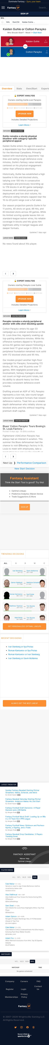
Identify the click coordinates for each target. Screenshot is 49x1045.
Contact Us (38, 987)
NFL (19, 877)
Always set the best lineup (24, 703)
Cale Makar (10, 884)
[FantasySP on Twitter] (15, 1027)
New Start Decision (25, 468)
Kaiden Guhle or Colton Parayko (29, 22)
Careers (24, 981)
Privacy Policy (24, 995)
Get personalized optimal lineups (24, 626)
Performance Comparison (31, 462)
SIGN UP (24, 507)
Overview (7, 88)
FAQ (38, 981)
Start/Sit (16, 22)
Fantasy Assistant (24, 478)
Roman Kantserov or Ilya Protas (22, 650)
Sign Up (24, 13)
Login (23, 989)
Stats (19, 88)
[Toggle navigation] (3, 7)
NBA (29, 877)
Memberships (11, 997)
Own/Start (31, 88)
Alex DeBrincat (11, 895)
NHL (2, 18)
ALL (5, 563)
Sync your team (34, 1)
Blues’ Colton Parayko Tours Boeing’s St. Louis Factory (24, 427)
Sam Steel (9, 906)
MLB (24, 877)
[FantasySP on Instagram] (21, 1027)
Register (10, 989)
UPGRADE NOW (24, 114)
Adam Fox (9, 938)
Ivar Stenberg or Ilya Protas (20, 646)
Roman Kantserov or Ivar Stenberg (24, 654)
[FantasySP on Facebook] (27, 1027)
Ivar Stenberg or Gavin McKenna (23, 658)
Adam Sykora (10, 917)
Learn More (24, 125)
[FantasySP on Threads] (33, 1027)
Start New (37, 33)
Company (9, 981)
